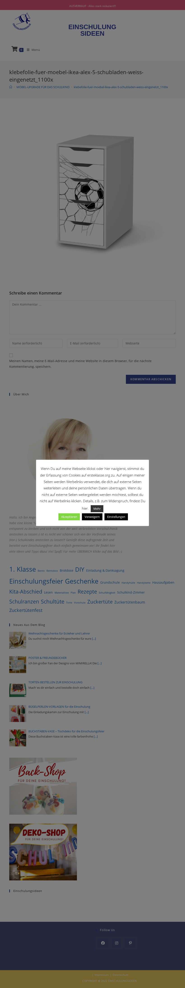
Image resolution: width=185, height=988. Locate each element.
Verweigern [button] (92, 517)
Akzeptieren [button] (69, 517)
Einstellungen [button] (116, 517)
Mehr (97, 509)
